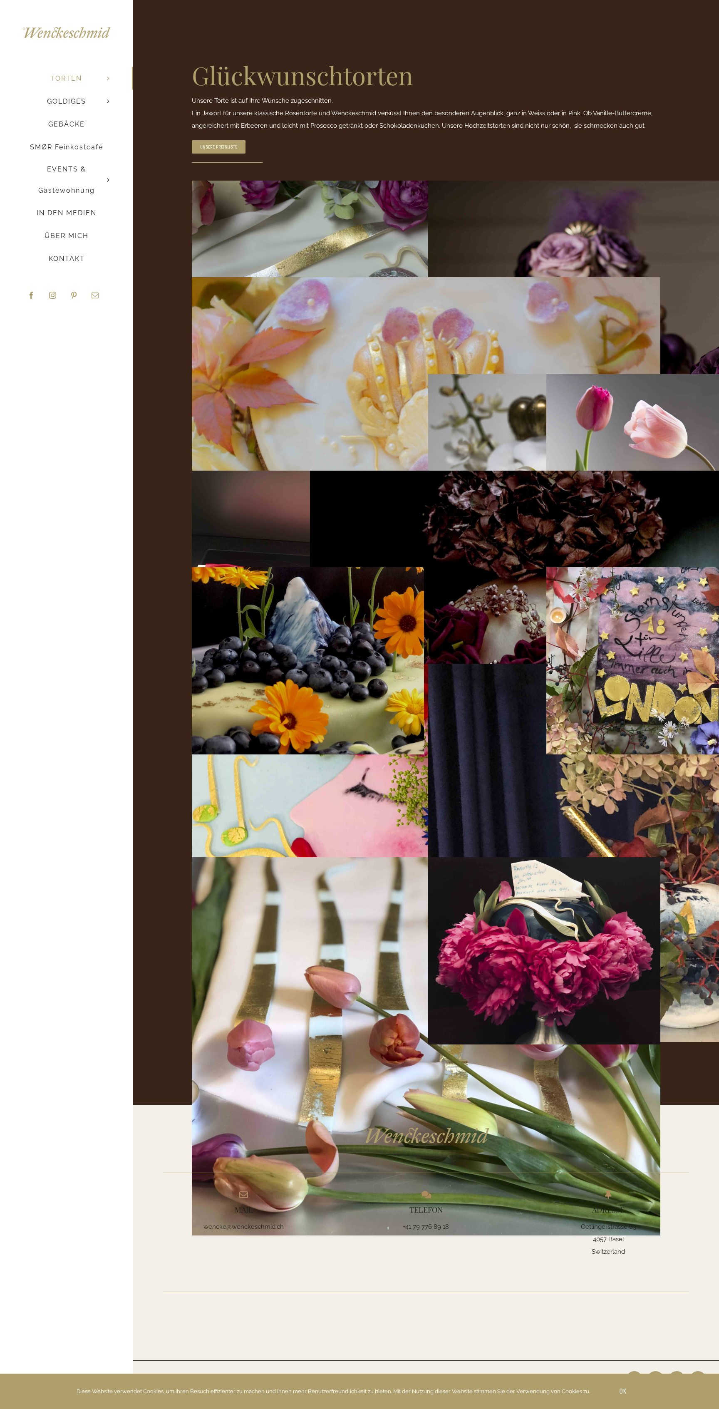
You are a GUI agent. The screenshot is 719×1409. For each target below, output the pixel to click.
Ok (622, 1391)
